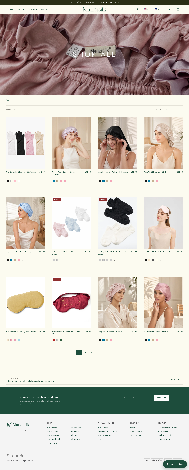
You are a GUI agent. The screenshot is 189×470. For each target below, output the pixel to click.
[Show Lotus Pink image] (111, 180)
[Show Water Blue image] (19, 340)
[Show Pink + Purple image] (111, 260)
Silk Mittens (75, 439)
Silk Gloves (75, 431)
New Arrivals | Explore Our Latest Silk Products (94, 2)
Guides (31, 9)
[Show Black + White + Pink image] (103, 260)
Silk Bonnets (52, 427)
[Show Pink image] (15, 180)
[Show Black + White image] (99, 260)
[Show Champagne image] (149, 260)
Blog (100, 439)
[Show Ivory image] (11, 180)
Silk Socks (75, 435)
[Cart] (178, 9)
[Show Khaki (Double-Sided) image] (57, 180)
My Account (162, 431)
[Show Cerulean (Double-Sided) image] (53, 180)
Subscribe (161, 398)
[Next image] (42, 143)
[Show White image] (19, 180)
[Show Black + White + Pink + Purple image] (107, 260)
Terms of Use (135, 435)
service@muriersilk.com (167, 427)
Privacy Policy (136, 431)
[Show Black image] (7, 180)
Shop (20, 9)
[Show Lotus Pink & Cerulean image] (65, 180)
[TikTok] (12, 455)
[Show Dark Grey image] (153, 260)
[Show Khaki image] (107, 180)
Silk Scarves (76, 427)
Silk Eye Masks (53, 431)
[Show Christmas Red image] (53, 340)
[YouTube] (17, 455)
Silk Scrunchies (53, 435)
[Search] (138, 9)
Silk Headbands (54, 439)
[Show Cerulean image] (103, 180)
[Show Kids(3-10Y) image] (57, 260)
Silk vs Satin (103, 427)
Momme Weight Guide (107, 431)
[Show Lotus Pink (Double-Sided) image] (61, 180)
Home (11, 9)
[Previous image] (9, 143)
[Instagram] (8, 455)
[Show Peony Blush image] (15, 340)
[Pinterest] (21, 455)
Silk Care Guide (105, 435)
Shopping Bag (163, 439)
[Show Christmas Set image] (57, 340)
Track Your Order (165, 435)
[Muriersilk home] (94, 9)
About (44, 9)
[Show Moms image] (53, 260)
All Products (52, 443)
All (7, 100)
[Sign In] (169, 9)
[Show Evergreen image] (61, 340)
